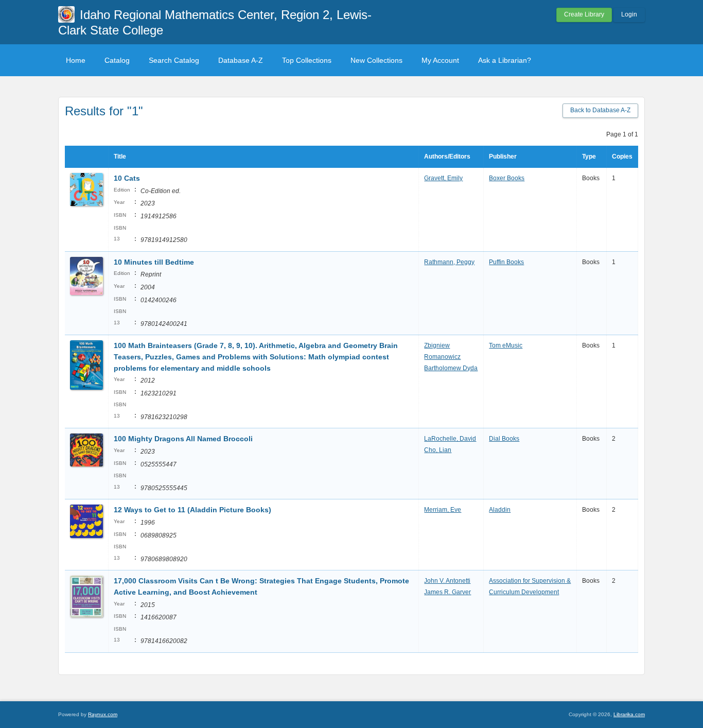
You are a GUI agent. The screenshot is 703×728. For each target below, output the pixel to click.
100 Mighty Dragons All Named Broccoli (183, 439)
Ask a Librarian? (504, 60)
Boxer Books (506, 178)
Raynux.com (102, 714)
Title (120, 156)
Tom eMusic (505, 345)
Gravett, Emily (443, 178)
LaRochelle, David (450, 438)
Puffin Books (506, 262)
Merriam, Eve (442, 509)
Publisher (503, 156)
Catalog (117, 60)
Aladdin (500, 509)
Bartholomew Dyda (451, 368)
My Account (440, 60)
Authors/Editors (447, 156)
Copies (622, 156)
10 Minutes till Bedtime (154, 262)
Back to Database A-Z (600, 110)
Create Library (584, 14)
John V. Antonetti (447, 580)
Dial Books (504, 438)
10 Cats (127, 178)
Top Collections (306, 60)
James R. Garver (447, 592)
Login (629, 14)
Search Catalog (174, 60)
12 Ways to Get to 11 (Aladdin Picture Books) (192, 510)
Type (589, 156)
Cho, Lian (437, 450)
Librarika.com (629, 714)
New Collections (376, 60)
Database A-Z (240, 60)
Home (75, 60)
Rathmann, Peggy (449, 262)
